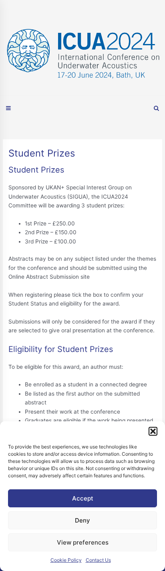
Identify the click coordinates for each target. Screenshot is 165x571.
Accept (82, 498)
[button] (153, 431)
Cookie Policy (66, 560)
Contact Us (98, 560)
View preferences (83, 542)
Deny (82, 520)
